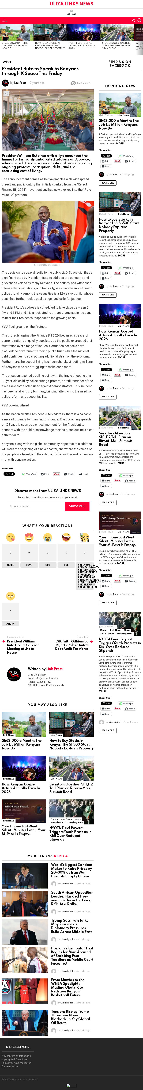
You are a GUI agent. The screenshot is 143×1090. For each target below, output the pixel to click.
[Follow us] (133, 20)
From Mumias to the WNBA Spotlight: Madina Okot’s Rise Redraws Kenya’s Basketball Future (67, 987)
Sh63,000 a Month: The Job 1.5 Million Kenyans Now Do (15, 46)
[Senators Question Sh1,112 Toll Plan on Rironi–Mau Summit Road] (117, 32)
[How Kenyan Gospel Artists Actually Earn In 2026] (83, 32)
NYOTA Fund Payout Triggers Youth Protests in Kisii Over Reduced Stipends (70, 834)
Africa (61, 856)
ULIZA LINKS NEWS (71, 4)
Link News (8, 735)
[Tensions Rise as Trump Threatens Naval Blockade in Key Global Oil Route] (25, 1023)
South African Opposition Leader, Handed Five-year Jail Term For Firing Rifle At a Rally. (72, 898)
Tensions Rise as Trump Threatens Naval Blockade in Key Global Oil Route (70, 1017)
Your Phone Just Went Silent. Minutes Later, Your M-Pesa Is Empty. (23, 830)
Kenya (54, 819)
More (119, 143)
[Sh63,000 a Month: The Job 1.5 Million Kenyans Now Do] (16, 32)
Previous (1, 39)
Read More (107, 183)
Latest (71, 14)
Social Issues (57, 822)
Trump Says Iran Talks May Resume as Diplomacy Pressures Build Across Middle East (71, 926)
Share (6, 93)
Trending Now (75, 822)
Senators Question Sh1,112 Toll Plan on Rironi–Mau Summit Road (116, 46)
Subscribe (77, 506)
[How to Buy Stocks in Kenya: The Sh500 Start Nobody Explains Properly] (50, 32)
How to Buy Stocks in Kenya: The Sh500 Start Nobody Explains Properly (50, 46)
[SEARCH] (139, 20)
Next (141, 39)
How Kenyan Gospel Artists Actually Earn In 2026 (82, 46)
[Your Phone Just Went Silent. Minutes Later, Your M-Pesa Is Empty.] (24, 811)
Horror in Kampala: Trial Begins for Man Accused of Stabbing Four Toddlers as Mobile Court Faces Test (72, 956)
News (77, 819)
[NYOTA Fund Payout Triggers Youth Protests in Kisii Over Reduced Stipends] (71, 811)
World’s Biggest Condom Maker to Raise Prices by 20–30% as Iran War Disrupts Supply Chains (71, 870)
